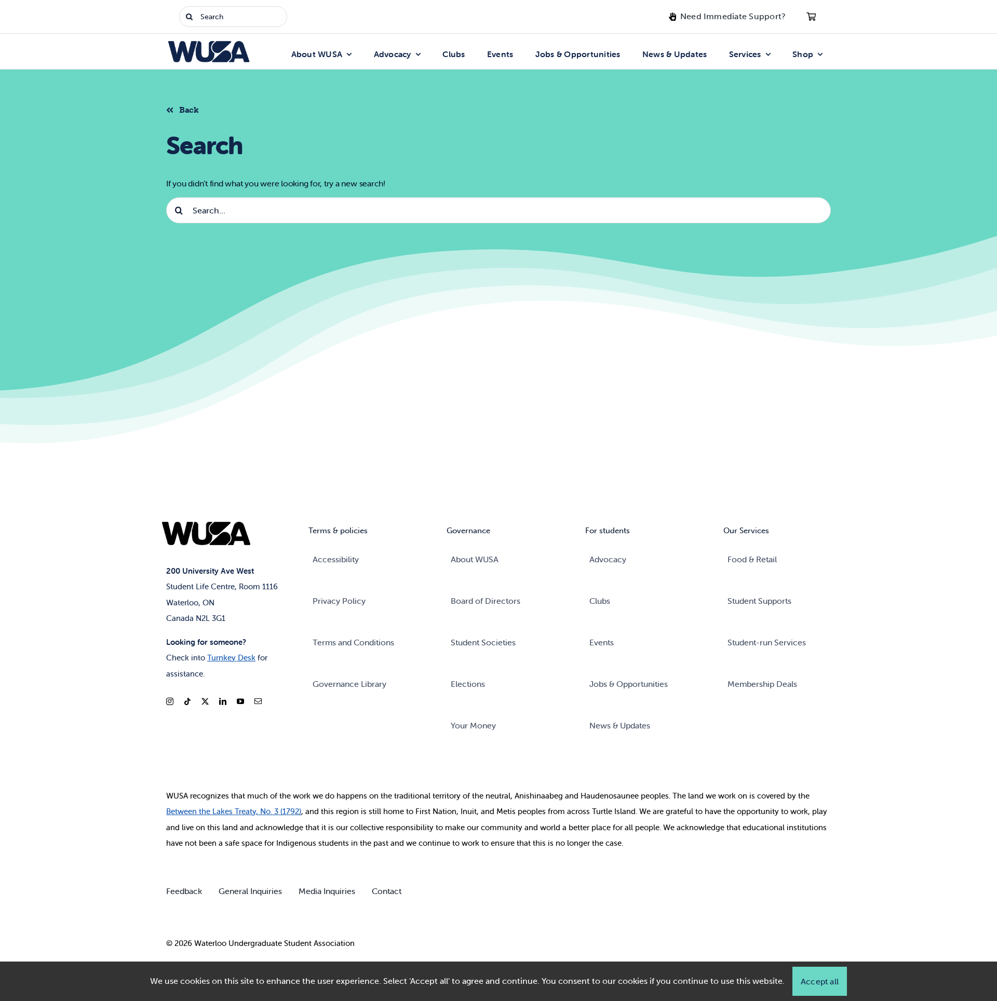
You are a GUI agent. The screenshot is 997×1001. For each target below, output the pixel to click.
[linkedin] (222, 701)
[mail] (258, 701)
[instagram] (169, 701)
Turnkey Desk (231, 657)
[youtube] (240, 701)
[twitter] (205, 701)
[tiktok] (187, 701)
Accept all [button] (820, 981)
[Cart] (811, 16)
